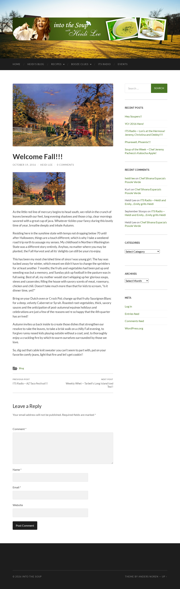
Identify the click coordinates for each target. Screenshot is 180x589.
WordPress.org (134, 328)
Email (17, 487)
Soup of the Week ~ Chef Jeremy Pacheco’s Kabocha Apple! (144, 151)
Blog (21, 368)
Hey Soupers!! (133, 116)
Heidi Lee (46, 164)
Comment (19, 429)
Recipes (56, 64)
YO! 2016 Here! (134, 123)
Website (18, 505)
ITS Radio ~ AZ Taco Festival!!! (30, 381)
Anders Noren (148, 576)
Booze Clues (79, 64)
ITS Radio (104, 64)
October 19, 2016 (24, 164)
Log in (128, 306)
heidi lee (130, 178)
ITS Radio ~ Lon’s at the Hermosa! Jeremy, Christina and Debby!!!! (145, 132)
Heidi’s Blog (35, 64)
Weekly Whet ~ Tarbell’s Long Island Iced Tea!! (89, 383)
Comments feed (134, 321)
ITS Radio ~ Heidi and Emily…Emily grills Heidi (145, 201)
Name (17, 469)
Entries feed (132, 313)
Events (123, 64)
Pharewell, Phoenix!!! (138, 142)
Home (16, 64)
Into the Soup (32, 576)
